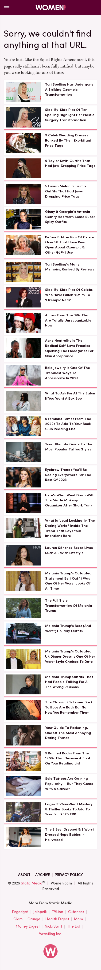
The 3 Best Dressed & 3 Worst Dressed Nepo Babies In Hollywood (69, 834)
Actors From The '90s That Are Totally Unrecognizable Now (68, 320)
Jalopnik (40, 912)
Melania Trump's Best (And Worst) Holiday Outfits (68, 628)
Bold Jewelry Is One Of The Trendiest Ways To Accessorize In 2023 (67, 373)
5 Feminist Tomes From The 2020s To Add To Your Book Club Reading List (68, 424)
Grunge (33, 919)
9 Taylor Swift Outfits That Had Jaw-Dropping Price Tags (70, 163)
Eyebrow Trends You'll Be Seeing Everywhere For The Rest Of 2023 (68, 475)
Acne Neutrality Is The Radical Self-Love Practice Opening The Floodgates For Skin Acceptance (69, 348)
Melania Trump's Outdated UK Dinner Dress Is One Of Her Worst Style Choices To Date (70, 656)
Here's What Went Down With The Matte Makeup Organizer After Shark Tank (69, 500)
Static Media (31, 883)
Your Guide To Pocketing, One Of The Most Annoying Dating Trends (68, 733)
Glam (18, 919)
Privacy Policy (69, 875)
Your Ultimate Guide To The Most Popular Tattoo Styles (68, 446)
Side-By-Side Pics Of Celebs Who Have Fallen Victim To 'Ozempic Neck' (69, 295)
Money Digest (28, 926)
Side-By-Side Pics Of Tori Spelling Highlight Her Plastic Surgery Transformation (69, 115)
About (24, 875)
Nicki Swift (53, 926)
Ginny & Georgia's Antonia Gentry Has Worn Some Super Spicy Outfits (70, 217)
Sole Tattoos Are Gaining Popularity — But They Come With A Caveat (69, 783)
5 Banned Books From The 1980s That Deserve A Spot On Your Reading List (67, 758)
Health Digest (57, 919)
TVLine (57, 912)
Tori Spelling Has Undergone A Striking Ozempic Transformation (69, 89)
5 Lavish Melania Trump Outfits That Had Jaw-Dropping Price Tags (65, 191)
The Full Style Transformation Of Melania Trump (68, 605)
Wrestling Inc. (50, 934)
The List (73, 926)
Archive (42, 875)
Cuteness (76, 912)
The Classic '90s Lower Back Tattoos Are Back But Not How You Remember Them (69, 707)
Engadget (20, 912)
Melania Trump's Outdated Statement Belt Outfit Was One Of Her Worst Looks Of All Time (68, 581)
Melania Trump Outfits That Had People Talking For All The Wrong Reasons (69, 682)
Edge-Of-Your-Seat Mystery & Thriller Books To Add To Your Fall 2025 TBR (69, 809)
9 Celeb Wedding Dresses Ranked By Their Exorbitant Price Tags (68, 140)
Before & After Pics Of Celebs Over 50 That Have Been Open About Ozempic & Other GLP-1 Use (69, 245)
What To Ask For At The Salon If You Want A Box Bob (70, 396)
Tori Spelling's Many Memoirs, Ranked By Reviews (69, 267)
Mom (78, 919)
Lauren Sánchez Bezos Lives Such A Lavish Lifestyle (69, 550)
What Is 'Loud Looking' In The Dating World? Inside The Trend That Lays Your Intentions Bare (70, 528)
